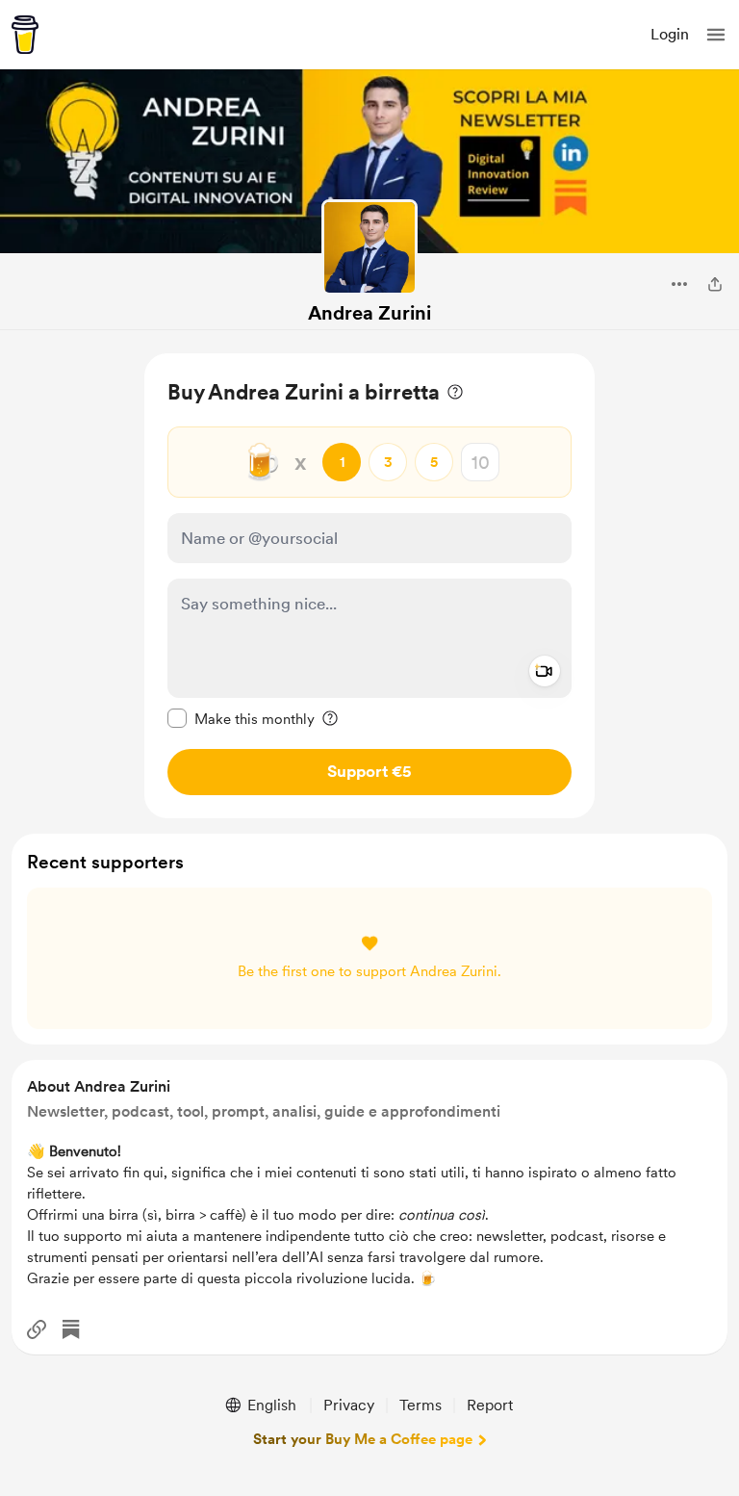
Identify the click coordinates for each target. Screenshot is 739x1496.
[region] (369, 585)
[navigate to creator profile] (369, 247)
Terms (420, 1405)
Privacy (348, 1405)
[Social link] (36, 1329)
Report (490, 1405)
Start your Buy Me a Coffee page (362, 1439)
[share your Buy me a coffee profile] (715, 284)
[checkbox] (241, 718)
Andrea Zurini (369, 312)
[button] (715, 34)
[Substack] (71, 1329)
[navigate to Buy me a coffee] (25, 34)
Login (669, 34)
